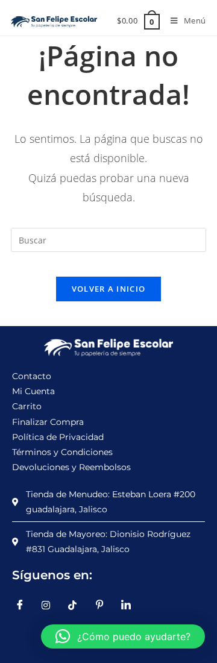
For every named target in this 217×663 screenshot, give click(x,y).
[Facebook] (24, 605)
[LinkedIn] (130, 605)
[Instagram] (51, 605)
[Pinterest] (104, 605)
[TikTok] (77, 605)
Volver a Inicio (109, 288)
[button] (123, 636)
